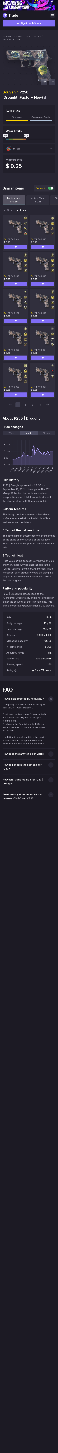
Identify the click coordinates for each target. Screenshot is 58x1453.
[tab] (11, 433)
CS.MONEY (8, 36)
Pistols (19, 36)
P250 (28, 36)
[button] (29, 148)
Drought (37, 36)
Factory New (8, 39)
